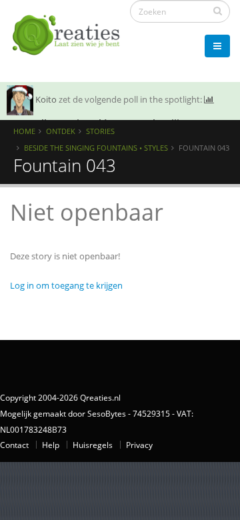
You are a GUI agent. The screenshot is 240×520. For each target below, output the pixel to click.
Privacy (139, 444)
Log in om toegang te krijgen (66, 285)
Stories (100, 131)
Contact (14, 444)
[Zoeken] (217, 10)
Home (24, 131)
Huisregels (93, 444)
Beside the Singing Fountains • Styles (96, 148)
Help (50, 444)
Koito (46, 99)
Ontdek (60, 131)
